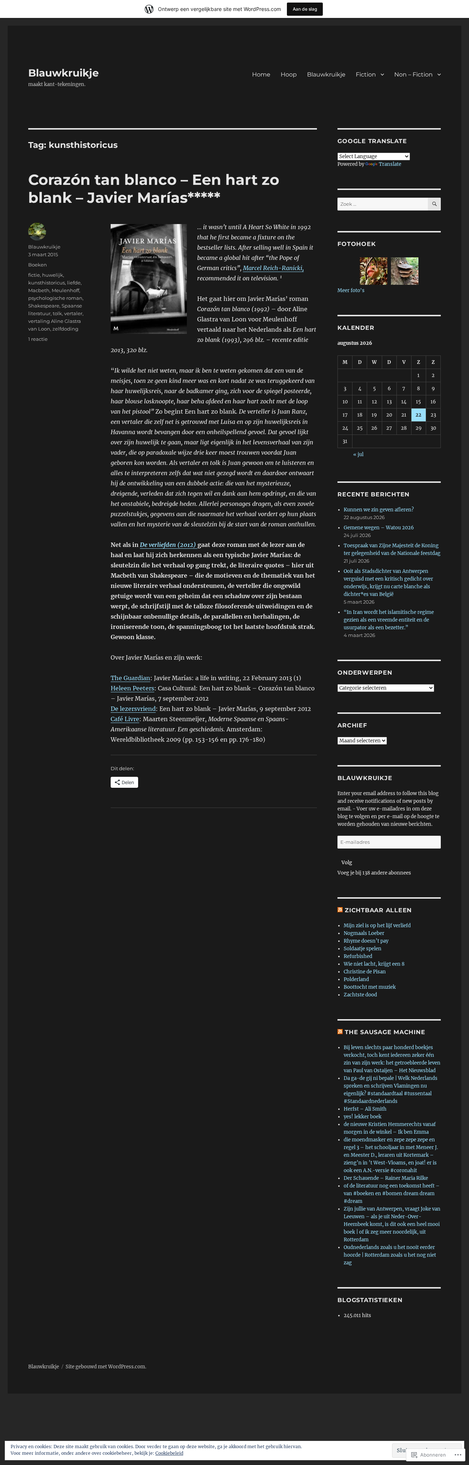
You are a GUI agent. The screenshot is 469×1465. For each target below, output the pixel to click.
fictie (34, 275)
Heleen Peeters (132, 688)
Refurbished (358, 956)
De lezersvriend (133, 708)
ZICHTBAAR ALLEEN (378, 910)
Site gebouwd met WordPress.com (105, 1367)
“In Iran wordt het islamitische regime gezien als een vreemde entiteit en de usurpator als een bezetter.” (389, 620)
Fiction (366, 74)
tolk (57, 313)
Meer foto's (351, 290)
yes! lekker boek (362, 1117)
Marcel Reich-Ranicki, (273, 268)
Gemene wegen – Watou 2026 (379, 528)
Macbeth (38, 290)
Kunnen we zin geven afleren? (379, 510)
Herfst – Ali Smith (365, 1109)
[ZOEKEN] (434, 204)
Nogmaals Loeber (364, 933)
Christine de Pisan (365, 972)
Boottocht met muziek (370, 987)
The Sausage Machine (385, 1032)
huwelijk (52, 275)
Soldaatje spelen (362, 949)
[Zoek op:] (382, 204)
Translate (390, 164)
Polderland (356, 979)
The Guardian (130, 678)
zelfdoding (65, 329)
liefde (74, 283)
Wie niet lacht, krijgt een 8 (374, 964)
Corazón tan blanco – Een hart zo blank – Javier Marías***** (153, 188)
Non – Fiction (413, 74)
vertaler (73, 313)
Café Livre (125, 719)
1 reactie (38, 339)
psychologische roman (55, 298)
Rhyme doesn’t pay (366, 941)
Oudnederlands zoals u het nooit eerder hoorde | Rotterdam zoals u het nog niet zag (390, 1255)
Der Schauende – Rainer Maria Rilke (386, 1178)
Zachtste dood (360, 995)
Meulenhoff (65, 290)
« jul (358, 454)
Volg (346, 863)
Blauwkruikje (63, 73)
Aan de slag (305, 9)
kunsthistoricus (46, 283)
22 (418, 415)
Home (261, 74)
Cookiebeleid (169, 1453)
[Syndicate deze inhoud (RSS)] (340, 910)
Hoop (289, 74)
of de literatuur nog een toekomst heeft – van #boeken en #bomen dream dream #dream (392, 1193)
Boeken (37, 265)
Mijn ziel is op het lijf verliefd (377, 925)
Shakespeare (43, 306)
